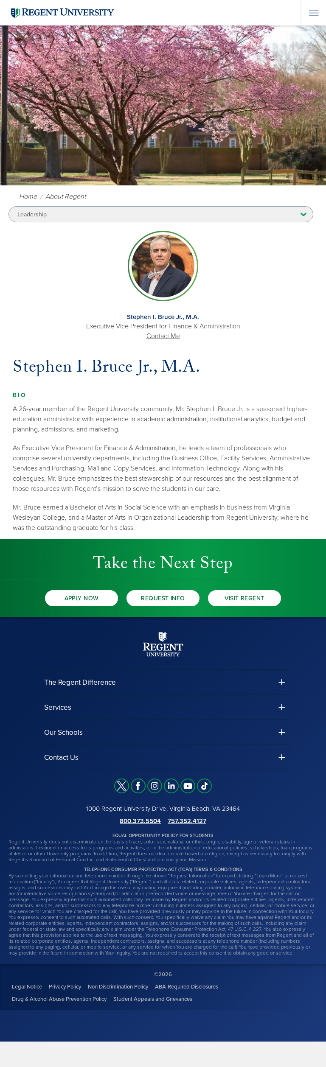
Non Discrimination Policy (118, 986)
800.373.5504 (140, 821)
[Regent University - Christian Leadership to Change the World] (163, 644)
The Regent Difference (80, 682)
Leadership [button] (32, 214)
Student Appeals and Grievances (152, 999)
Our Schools (63, 732)
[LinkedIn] (171, 786)
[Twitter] (121, 786)
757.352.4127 (187, 821)
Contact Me (163, 336)
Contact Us (61, 757)
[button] (163, 682)
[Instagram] (154, 786)
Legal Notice (27, 986)
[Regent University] (61, 12)
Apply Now (82, 598)
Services (57, 707)
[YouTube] (187, 786)
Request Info (163, 598)
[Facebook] (138, 786)
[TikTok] (204, 786)
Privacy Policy (65, 986)
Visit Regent (244, 598)
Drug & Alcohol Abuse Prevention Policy (59, 999)
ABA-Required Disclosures (186, 986)
